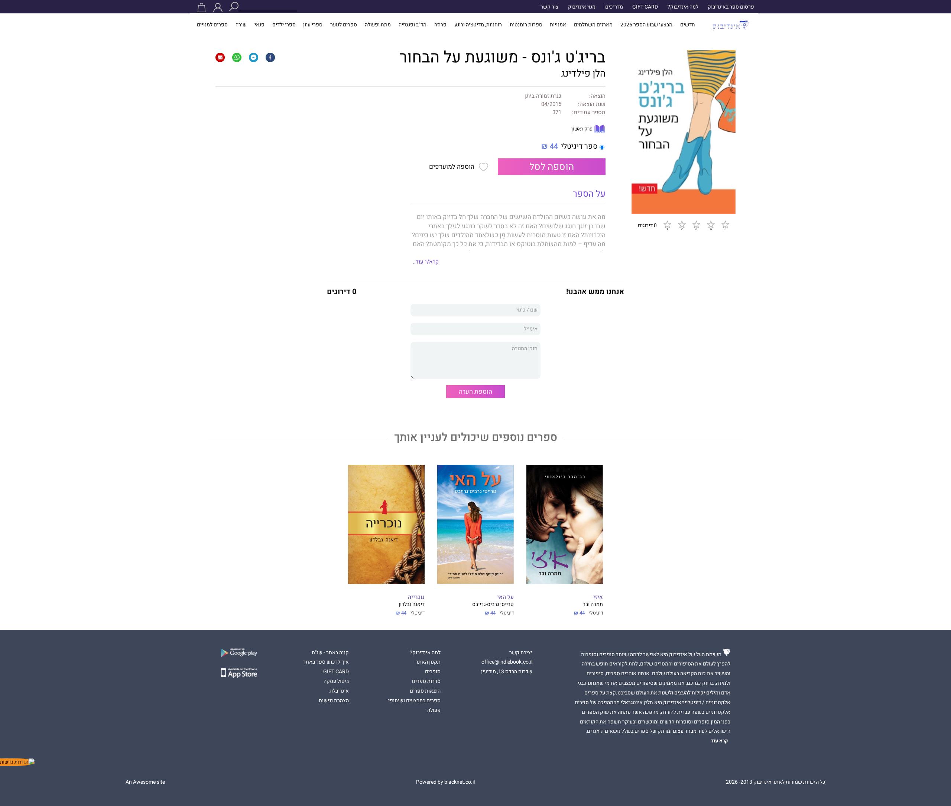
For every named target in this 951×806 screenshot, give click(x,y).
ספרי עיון (312, 25)
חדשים (687, 25)
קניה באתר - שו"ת (330, 653)
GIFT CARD (645, 7)
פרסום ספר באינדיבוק (731, 7)
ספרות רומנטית (526, 25)
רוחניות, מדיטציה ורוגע (478, 25)
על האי (505, 597)
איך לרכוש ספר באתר (326, 662)
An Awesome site (145, 782)
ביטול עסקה (336, 681)
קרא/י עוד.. (426, 262)
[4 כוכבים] (711, 224)
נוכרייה (416, 597)
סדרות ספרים (426, 681)
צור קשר (550, 7)
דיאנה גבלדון (412, 604)
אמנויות (558, 25)
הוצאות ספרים (425, 691)
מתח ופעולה (378, 25)
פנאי (259, 25)
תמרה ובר (593, 604)
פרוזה (440, 25)
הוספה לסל (551, 167)
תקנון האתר (428, 662)
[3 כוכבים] (696, 224)
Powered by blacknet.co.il (445, 782)
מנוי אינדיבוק (581, 7)
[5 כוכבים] (725, 224)
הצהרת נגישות (334, 701)
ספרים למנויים (212, 25)
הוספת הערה (475, 391)
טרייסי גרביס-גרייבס (493, 604)
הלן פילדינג (583, 74)
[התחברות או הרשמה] (218, 7)
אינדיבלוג (339, 691)
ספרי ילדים (284, 25)
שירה (241, 25)
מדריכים (614, 7)
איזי (598, 597)
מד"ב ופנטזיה (412, 25)
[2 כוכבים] (682, 224)
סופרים (433, 672)
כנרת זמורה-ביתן (543, 96)
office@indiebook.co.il (506, 662)
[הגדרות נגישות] (17, 762)
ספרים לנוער (343, 25)
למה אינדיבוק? (683, 7)
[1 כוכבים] (667, 224)
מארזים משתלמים (593, 25)
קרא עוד (719, 741)
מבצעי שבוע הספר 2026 (646, 25)
